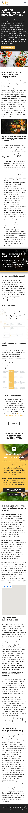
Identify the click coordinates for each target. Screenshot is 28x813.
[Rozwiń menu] (25, 3)
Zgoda (14, 810)
